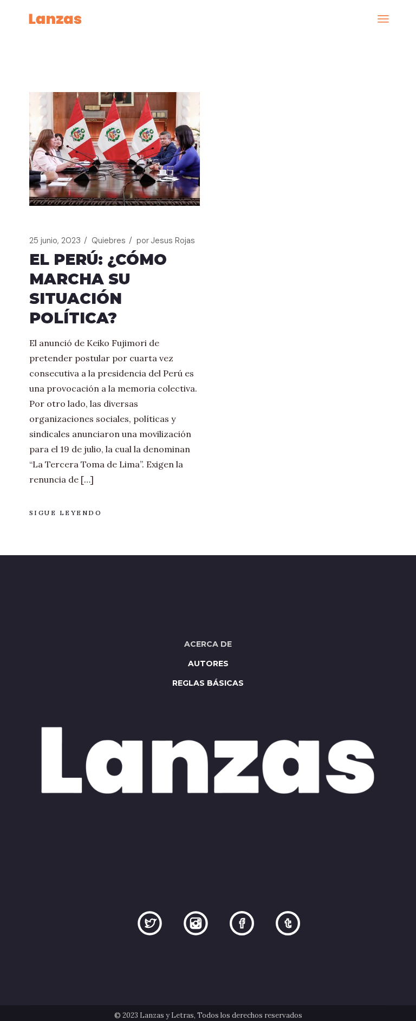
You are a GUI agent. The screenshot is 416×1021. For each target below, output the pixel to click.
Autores (208, 663)
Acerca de (208, 644)
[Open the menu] (383, 19)
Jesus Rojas (165, 240)
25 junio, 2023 (55, 240)
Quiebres (109, 240)
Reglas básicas (208, 683)
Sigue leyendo (65, 513)
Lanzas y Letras (167, 1015)
